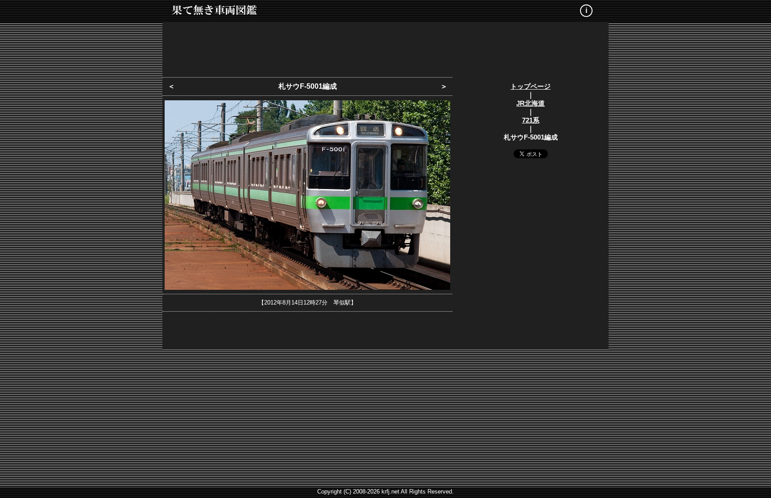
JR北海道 (530, 103)
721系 (530, 120)
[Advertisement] (385, 47)
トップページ (530, 86)
